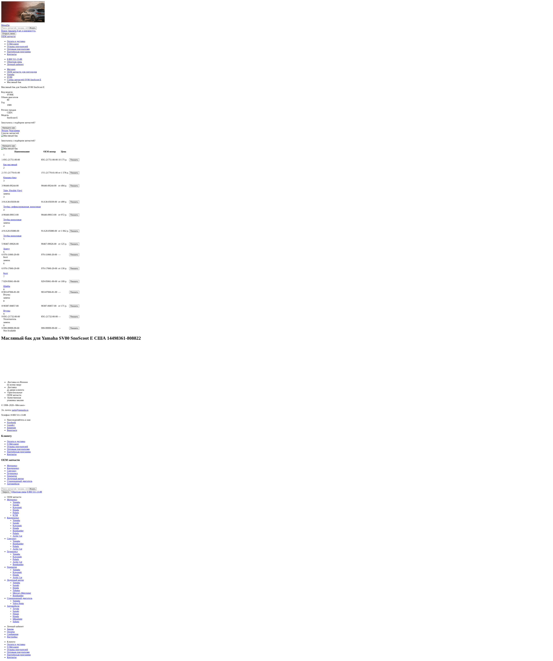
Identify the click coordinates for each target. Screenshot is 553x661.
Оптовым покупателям (18, 49)
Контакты (12, 54)
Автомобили (13, 484)
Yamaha (16, 502)
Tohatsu (16, 590)
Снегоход (11, 471)
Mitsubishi (17, 619)
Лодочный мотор (15, 478)
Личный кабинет (15, 64)
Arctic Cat (17, 536)
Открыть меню (8, 34)
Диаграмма (14, 130)
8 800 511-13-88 (14, 59)
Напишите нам (8, 128)
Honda (16, 510)
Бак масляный (10, 164)
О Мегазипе (13, 44)
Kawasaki (17, 507)
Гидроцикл (12, 473)
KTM (15, 515)
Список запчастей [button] (10, 133)
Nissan (16, 614)
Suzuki (16, 505)
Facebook (11, 422)
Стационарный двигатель (19, 481)
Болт (5, 273)
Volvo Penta (18, 603)
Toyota (16, 608)
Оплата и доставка (16, 41)
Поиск (4, 31)
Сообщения (12, 634)
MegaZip (5, 25)
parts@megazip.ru (20, 410)
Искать (33, 28)
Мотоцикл (12, 465)
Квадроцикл (13, 468)
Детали (4, 130)
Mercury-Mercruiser (22, 593)
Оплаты (11, 631)
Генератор (12, 476)
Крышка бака (9, 177)
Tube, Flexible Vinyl (12, 190)
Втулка (6, 311)
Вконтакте (12, 430)
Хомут (6, 249)
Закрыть (6, 492)
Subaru (16, 621)
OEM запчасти (8, 36)
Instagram (11, 427)
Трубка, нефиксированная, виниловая (22, 206)
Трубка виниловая (12, 219)
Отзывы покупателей (17, 46)
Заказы (10, 629)
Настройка (12, 637)
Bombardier (18, 531)
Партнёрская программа (19, 51)
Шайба (6, 286)
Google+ (11, 425)
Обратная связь (14, 62)
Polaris (16, 512)
